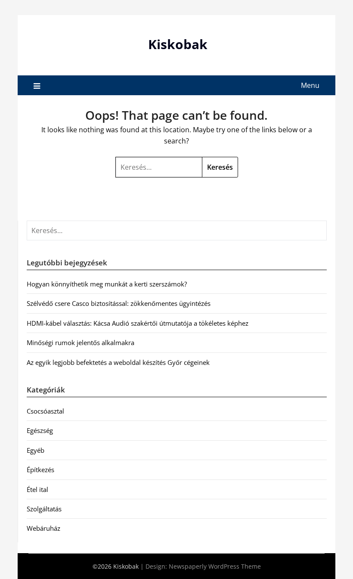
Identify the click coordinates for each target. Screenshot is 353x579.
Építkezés (40, 469)
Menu (310, 85)
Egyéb (35, 450)
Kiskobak (177, 44)
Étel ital (37, 489)
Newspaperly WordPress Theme (215, 566)
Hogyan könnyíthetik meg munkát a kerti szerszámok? (107, 284)
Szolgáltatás (44, 508)
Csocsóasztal (45, 411)
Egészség (40, 430)
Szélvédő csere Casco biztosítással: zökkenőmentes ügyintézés (119, 303)
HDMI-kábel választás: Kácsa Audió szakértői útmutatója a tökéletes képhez (137, 323)
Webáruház (43, 528)
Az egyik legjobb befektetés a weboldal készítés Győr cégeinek (118, 362)
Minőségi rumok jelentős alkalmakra (80, 342)
